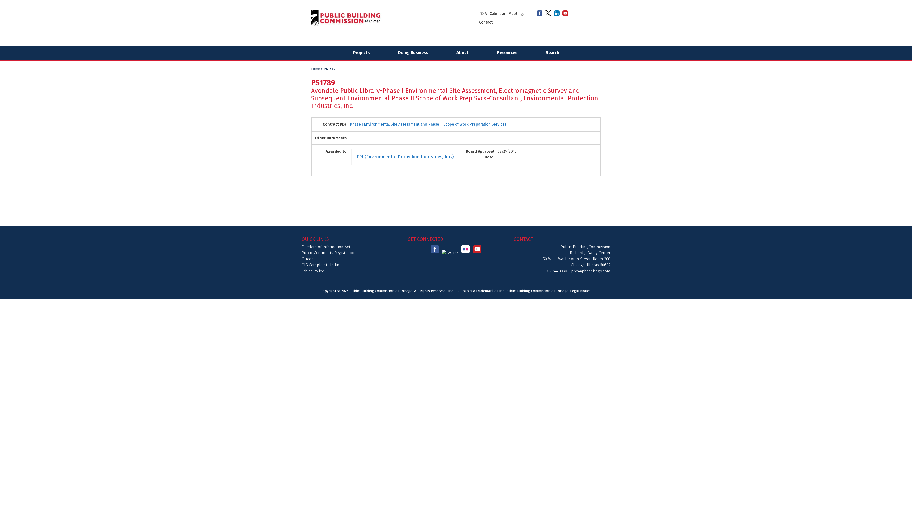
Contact (486, 22)
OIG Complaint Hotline (322, 264)
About (462, 52)
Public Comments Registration (329, 252)
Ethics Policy (313, 271)
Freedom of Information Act (326, 246)
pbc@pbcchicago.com (590, 271)
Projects (361, 52)
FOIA (483, 13)
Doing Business (413, 52)
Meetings (516, 13)
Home (315, 69)
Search (552, 52)
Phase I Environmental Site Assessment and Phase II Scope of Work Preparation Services (428, 124)
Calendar (498, 13)
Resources (507, 52)
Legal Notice (580, 291)
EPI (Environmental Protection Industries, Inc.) (405, 156)
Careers (308, 258)
